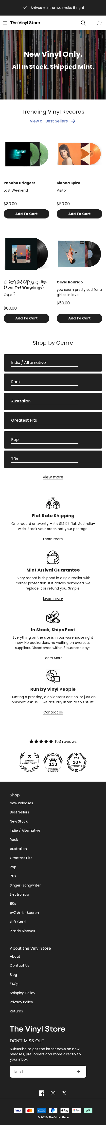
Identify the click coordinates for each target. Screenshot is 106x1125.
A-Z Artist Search (24, 912)
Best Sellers (19, 812)
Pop (15, 439)
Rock (16, 382)
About (15, 956)
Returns (16, 1011)
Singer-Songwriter (25, 885)
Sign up (78, 1072)
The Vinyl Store (59, 1117)
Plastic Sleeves (22, 930)
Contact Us (53, 712)
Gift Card (18, 921)
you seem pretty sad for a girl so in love (79, 292)
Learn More (53, 657)
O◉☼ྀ (9, 294)
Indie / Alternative (28, 362)
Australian (21, 401)
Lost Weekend (16, 190)
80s (13, 903)
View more (53, 477)
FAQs (14, 983)
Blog (13, 974)
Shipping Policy (22, 992)
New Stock (19, 821)
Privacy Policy (21, 1002)
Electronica (19, 894)
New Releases (21, 803)
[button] (5, 23)
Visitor (62, 190)
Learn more (53, 538)
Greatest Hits (24, 420)
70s (14, 459)
